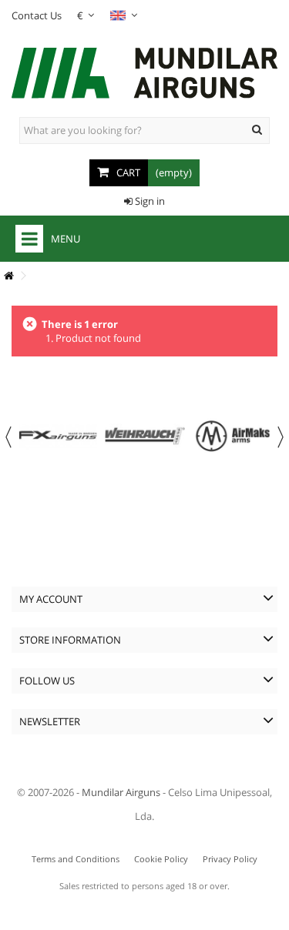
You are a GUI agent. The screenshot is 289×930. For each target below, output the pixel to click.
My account (50, 599)
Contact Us (37, 15)
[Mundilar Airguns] (144, 75)
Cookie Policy (161, 859)
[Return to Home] (8, 276)
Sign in (149, 201)
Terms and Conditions (75, 859)
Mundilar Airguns (121, 792)
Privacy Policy (230, 859)
